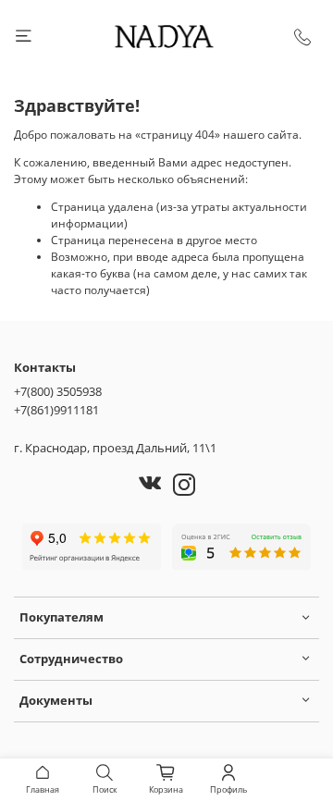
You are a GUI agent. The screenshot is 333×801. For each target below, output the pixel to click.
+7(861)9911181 (56, 409)
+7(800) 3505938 (58, 391)
